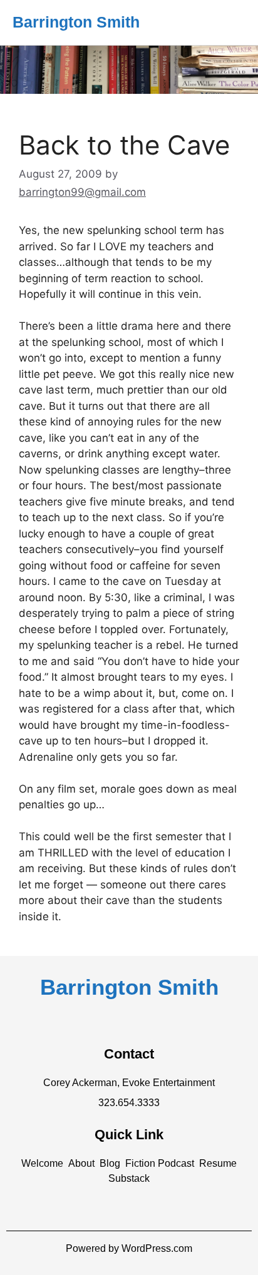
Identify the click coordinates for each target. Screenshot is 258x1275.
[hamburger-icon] (231, 22)
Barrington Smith (76, 22)
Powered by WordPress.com (129, 1248)
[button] (42, 1163)
